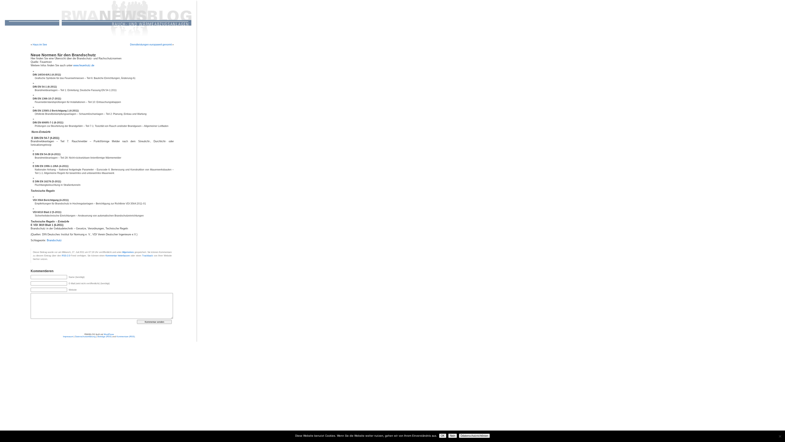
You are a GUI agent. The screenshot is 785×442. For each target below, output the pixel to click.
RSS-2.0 (66, 255)
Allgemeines (128, 252)
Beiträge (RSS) (105, 336)
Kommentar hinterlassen (117, 255)
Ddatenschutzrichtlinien (474, 435)
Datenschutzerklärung (85, 336)
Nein (452, 435)
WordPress (109, 334)
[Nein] (780, 436)
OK (443, 435)
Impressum (68, 336)
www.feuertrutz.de (83, 65)
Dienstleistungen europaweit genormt (151, 44)
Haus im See (40, 44)
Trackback (147, 255)
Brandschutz (54, 240)
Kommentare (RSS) (126, 336)
